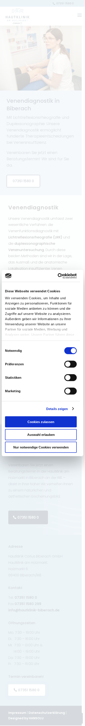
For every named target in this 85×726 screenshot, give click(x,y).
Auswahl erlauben (41, 434)
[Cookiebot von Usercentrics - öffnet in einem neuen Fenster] (58, 276)
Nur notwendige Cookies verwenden (41, 447)
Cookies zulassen (40, 422)
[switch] (70, 364)
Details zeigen (57, 408)
